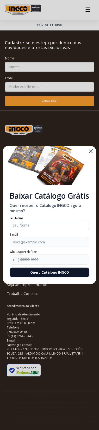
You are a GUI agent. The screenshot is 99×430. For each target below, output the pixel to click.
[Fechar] (90, 151)
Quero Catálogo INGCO (49, 272)
